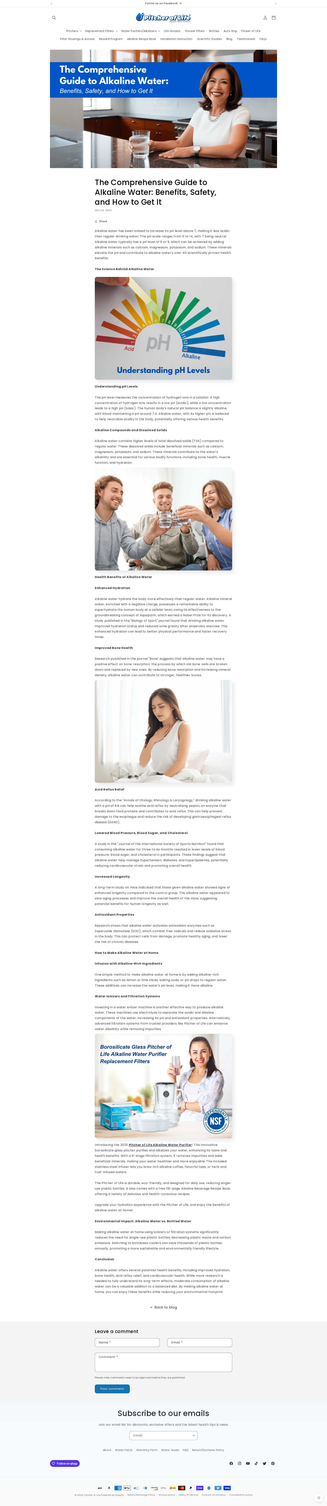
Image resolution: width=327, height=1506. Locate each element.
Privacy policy (167, 1494)
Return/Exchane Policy (208, 1450)
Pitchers (72, 31)
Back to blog (166, 1307)
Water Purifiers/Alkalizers (139, 31)
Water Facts (123, 1450)
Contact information (214, 1494)
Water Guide (170, 1450)
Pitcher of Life (92, 1495)
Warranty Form (147, 1450)
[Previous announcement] (51, 3)
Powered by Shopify (112, 1495)
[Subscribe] (193, 1435)
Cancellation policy (240, 1494)
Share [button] (103, 221)
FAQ (185, 1450)
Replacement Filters (99, 31)
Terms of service (188, 1494)
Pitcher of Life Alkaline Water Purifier (160, 1145)
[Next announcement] (276, 3)
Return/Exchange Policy (141, 1494)
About (107, 1450)
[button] (54, 18)
